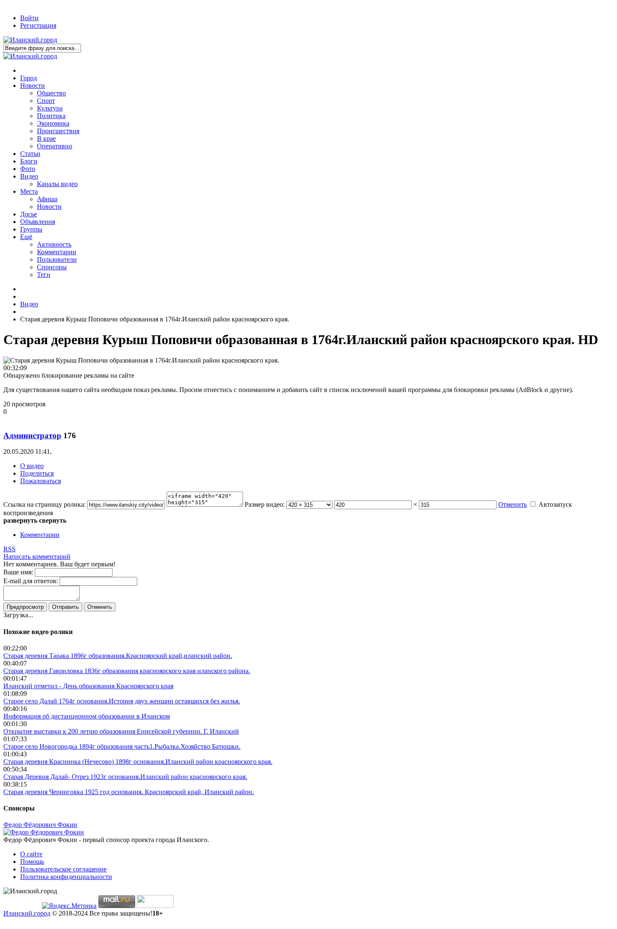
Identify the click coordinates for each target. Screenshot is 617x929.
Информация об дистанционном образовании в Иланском (86, 716)
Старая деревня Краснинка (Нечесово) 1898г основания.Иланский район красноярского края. (137, 761)
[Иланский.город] (30, 39)
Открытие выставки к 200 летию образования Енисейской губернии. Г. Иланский (121, 731)
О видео (32, 465)
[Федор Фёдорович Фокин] (43, 832)
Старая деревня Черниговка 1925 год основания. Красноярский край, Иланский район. (128, 791)
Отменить (512, 504)
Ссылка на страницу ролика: (44, 504)
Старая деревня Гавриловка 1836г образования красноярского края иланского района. (126, 670)
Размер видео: (265, 504)
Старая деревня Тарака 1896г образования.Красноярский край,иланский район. (117, 655)
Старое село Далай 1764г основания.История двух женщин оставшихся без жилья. (121, 701)
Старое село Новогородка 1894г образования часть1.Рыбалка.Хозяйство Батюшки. (122, 746)
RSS (9, 549)
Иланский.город (26, 913)
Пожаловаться (40, 480)
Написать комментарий (37, 556)
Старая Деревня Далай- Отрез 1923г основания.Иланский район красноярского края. (125, 776)
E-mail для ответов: (30, 580)
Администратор (32, 435)
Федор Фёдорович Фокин (40, 824)
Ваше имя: (18, 572)
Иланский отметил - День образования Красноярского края (88, 686)
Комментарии (40, 534)
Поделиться (37, 473)
